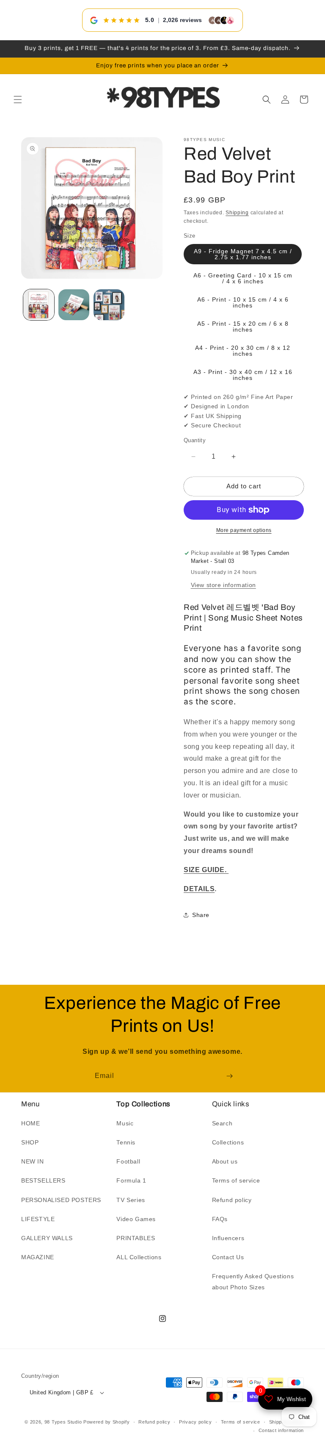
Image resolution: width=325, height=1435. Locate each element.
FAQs (220, 1219)
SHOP (30, 1142)
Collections (228, 1142)
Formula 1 (131, 1180)
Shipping (237, 213)
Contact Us (228, 1257)
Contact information (281, 1430)
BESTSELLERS (43, 1180)
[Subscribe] (229, 1076)
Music (124, 1123)
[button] (17, 99)
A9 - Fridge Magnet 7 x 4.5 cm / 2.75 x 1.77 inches (243, 254)
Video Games (136, 1219)
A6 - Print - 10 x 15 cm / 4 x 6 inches (243, 302)
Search (222, 1123)
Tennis (125, 1142)
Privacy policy (195, 1421)
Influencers (228, 1238)
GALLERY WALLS (47, 1238)
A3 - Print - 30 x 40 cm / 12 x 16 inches (242, 374)
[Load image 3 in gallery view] (109, 304)
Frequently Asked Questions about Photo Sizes (253, 1281)
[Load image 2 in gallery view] (73, 304)
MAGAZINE (37, 1257)
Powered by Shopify (106, 1421)
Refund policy (232, 1200)
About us (225, 1161)
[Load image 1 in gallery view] (38, 304)
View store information (223, 585)
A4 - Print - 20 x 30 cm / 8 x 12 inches (242, 350)
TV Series (130, 1200)
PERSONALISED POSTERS (61, 1200)
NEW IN (32, 1161)
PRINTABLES (135, 1238)
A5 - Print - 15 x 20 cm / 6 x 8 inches (243, 326)
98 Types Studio (63, 1421)
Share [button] (200, 914)
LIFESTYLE (38, 1219)
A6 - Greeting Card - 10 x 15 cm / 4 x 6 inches (242, 278)
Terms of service (236, 1180)
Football (128, 1161)
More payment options (244, 530)
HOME (30, 1123)
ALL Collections (138, 1257)
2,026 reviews (182, 20)
